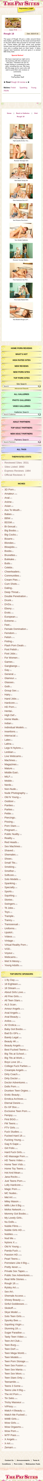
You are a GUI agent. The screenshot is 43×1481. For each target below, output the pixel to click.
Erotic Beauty (11, 1094)
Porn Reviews (24, 348)
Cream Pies (11, 579)
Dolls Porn (10, 1086)
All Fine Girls (11, 996)
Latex (7, 739)
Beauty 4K (10, 1041)
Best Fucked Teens (15, 1049)
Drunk (7, 600)
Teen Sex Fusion (13, 1365)
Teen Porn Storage (14, 1361)
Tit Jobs (8, 907)
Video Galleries (21, 406)
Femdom (9, 633)
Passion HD (11, 1254)
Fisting (8, 641)
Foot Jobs (9, 653)
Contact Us (9, 1460)
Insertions (9, 731)
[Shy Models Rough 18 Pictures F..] (21, 317)
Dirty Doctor (11, 1078)
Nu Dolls (9, 1221)
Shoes (8, 858)
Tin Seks (9, 1398)
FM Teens (9, 1123)
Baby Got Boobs (13, 1029)
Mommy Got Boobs (15, 1213)
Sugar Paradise (13, 1332)
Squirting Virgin (12, 1324)
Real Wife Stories (14, 1279)
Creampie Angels (14, 1070)
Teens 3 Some (12, 1386)
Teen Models (11, 1357)
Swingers (9, 903)
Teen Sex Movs (13, 1373)
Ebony (8, 608)
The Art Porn (11, 1394)
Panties (8, 805)
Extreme (9, 620)
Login (31, 8)
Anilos (7, 1020)
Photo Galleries (21, 400)
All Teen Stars (12, 1000)
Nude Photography (14, 793)
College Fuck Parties (16, 1066)
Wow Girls (10, 1422)
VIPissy (8, 1406)
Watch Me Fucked (14, 1414)
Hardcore (9, 702)
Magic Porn (10, 1189)
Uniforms (9, 928)
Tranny (8, 920)
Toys (7, 911)
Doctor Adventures (14, 1082)
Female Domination (15, 629)
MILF (7, 776)
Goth (7, 686)
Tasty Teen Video (14, 1336)
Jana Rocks (11, 1176)
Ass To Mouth (12, 510)
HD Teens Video (13, 1160)
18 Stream (10, 988)
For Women (10, 657)
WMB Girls (10, 1418)
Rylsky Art (10, 1287)
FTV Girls (9, 1127)
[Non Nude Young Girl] (21, 178)
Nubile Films (11, 1226)
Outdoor (8, 801)
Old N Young (11, 797)
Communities (11, 575)
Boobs (8, 551)
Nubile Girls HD (13, 1230)
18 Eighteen (11, 984)
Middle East (11, 772)
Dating (8, 588)
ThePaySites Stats (21, 457)
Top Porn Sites (22, 378)
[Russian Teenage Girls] (21, 159)
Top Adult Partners (21, 428)
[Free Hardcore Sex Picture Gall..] (21, 278)
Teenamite (10, 1381)
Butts (7, 563)
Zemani (8, 1447)
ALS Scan (10, 1004)
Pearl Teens (11, 1258)
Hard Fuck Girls (13, 1152)
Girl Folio (9, 1148)
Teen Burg (10, 1345)
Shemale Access (13, 1295)
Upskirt (8, 932)
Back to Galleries (22, 113)
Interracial (9, 735)
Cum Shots (10, 583)
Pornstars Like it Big (15, 1262)
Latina (7, 743)
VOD (7, 948)
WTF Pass (10, 1435)
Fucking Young (12, 1139)
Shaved (8, 850)
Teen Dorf (9, 1349)
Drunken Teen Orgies (16, 1090)
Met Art (8, 1197)
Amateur (9, 493)
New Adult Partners (21, 434)
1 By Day (9, 979)
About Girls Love (13, 992)
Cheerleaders (11, 571)
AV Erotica (10, 1025)
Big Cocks (10, 534)
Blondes (9, 542)
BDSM (8, 522)
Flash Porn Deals (14, 645)
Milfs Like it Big (12, 1205)
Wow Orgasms (12, 1426)
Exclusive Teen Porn (15, 1111)
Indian (7, 723)
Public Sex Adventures (17, 1275)
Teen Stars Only (13, 1377)
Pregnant (9, 830)
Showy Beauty (12, 1299)
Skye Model (11, 1312)
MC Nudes (10, 1193)
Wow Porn (10, 1431)
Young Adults (11, 965)
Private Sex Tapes (14, 1271)
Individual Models (14, 727)
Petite (7, 813)
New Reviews (21, 366)
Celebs (8, 567)
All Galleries (21, 394)
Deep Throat (11, 592)
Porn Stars (10, 825)
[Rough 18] (13, 28)
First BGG (10, 1119)
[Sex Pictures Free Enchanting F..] (21, 218)
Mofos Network (12, 1209)
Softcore (9, 875)
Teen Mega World (14, 1353)
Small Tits (9, 862)
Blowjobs (9, 547)
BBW (7, 518)
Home (9, 113)
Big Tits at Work (13, 1057)
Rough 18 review (18, 82)
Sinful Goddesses (14, 1303)
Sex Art (8, 1291)
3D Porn (9, 489)
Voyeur (8, 953)
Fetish (13, 88)
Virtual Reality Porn (15, 944)
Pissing (8, 821)
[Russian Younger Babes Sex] (21, 258)
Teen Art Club (11, 1340)
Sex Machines (12, 846)
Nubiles (8, 1234)
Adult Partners (21, 422)
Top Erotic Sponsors (21, 974)
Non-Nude (10, 789)
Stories (8, 899)
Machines (9, 760)
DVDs (7, 604)
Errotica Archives (13, 1098)
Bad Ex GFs (11, 1033)
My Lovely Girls (13, 1217)
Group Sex (10, 690)
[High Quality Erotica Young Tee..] (21, 139)
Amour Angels (12, 1008)
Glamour (9, 678)
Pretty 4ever (11, 1267)
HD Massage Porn (14, 1156)
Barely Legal (11, 1037)
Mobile (8, 780)
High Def (9, 715)
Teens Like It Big (13, 1390)
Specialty (9, 887)
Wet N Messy (11, 961)
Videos (8, 936)
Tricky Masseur (12, 1402)
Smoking (9, 866)
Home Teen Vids (13, 1164)
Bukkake (9, 559)
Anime (8, 501)
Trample (8, 916)
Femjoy (8, 1115)
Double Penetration (15, 596)
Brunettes (9, 555)
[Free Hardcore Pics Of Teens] (21, 198)
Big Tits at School (14, 1053)
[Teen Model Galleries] (21, 238)
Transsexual (11, 924)
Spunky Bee (11, 1320)
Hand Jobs (10, 698)
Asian (7, 505)
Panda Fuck (11, 1250)
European (9, 616)
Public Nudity (11, 834)
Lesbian (8, 752)
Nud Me (8, 1238)
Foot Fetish (10, 649)
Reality (8, 838)
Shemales (10, 854)
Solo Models (11, 879)
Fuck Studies (11, 1131)
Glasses (9, 682)
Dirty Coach (11, 1074)
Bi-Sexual (9, 526)
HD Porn (9, 706)
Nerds (7, 784)
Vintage (8, 940)
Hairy (7, 694)
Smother (9, 871)
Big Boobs (10, 530)
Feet (6, 624)
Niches (21, 483)
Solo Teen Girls (12, 1316)
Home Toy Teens (13, 1168)
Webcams (10, 957)
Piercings (9, 817)
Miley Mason (11, 1201)
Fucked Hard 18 (13, 1135)
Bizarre (8, 538)
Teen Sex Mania (13, 1369)
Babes (8, 514)
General (8, 674)
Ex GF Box (10, 1107)
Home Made (11, 719)
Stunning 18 (11, 1328)
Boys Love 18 (12, 1062)
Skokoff (8, 1308)
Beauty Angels (12, 1045)
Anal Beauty (11, 1016)
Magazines (10, 764)
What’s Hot (21, 354)
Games (8, 661)
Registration (23, 8)
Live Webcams (12, 756)
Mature (8, 768)
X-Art (7, 1443)
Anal (7, 497)
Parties (8, 809)
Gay (6, 669)
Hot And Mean (12, 1172)
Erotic (7, 612)
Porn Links (18, 1464)
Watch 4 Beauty (13, 1410)
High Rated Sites (22, 360)
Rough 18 (9, 33)
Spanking (23, 88)
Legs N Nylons (12, 747)
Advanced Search (21, 388)
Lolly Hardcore (12, 1184)
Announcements (23, 1460)
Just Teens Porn (13, 1180)
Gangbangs (10, 665)
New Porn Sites (21, 372)
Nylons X (9, 1242)
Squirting (9, 895)
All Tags (21, 449)
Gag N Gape (11, 1144)
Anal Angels (11, 1012)
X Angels (9, 1439)
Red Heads (10, 842)
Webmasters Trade (33, 1464)
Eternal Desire (12, 1103)
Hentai (8, 711)
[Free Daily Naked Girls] (21, 298)
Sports (8, 891)
